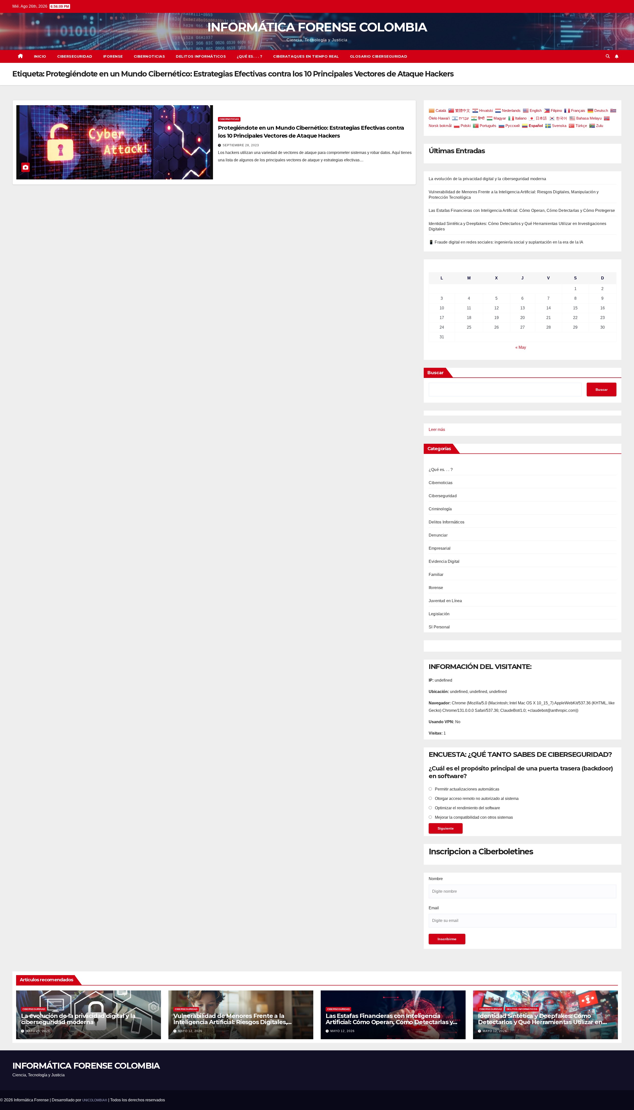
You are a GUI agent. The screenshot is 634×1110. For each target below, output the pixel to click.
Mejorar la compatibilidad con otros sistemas (473, 817)
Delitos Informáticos (201, 56)
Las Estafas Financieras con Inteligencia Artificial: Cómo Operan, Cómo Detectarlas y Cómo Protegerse (522, 210)
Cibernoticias (149, 56)
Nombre (436, 879)
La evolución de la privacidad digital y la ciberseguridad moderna (487, 179)
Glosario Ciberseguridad (378, 56)
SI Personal (439, 627)
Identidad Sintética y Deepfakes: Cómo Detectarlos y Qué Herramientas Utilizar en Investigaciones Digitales (540, 1022)
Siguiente (446, 828)
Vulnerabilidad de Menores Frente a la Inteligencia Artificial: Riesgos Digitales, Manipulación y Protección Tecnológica (230, 1022)
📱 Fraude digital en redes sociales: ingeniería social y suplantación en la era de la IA (506, 242)
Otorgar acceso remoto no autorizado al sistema (476, 798)
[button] (608, 56)
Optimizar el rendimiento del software (467, 808)
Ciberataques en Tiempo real (306, 56)
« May (520, 347)
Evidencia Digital (444, 561)
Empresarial (439, 548)
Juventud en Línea (445, 601)
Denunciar (438, 535)
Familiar (436, 574)
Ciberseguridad (74, 56)
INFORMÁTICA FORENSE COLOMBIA (317, 27)
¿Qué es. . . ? (249, 56)
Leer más (437, 430)
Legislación (439, 614)
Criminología (440, 509)
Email (434, 908)
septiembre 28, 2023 (241, 145)
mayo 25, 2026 (38, 1031)
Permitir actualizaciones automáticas (466, 789)
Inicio (40, 56)
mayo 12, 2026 (190, 1031)
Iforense (113, 56)
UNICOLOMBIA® (94, 1100)
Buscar (435, 372)
